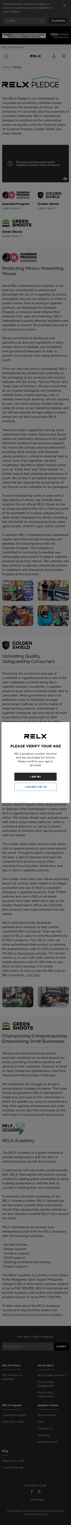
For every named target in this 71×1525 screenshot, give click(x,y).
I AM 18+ (35, 776)
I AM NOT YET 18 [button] (35, 786)
